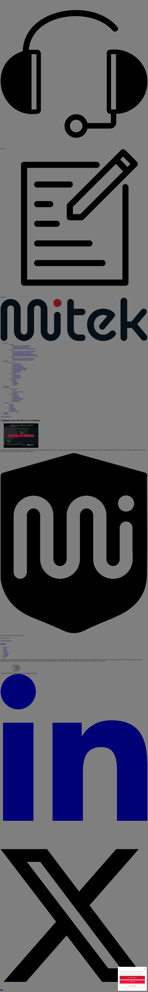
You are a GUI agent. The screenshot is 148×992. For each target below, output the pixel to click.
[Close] (145, 969)
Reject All (132, 981)
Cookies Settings (132, 986)
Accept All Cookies (132, 977)
